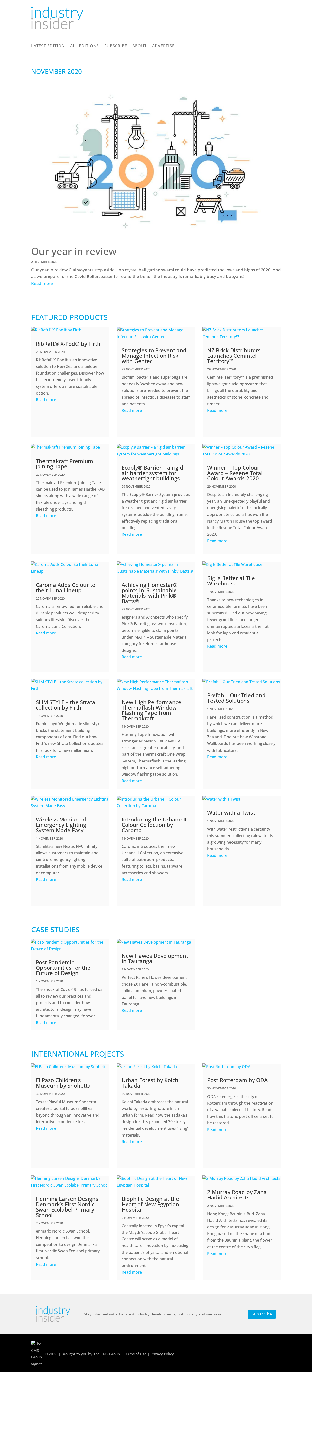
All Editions (84, 46)
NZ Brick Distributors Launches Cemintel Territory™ (234, 355)
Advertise (163, 46)
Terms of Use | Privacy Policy (149, 1353)
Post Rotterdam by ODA (237, 1080)
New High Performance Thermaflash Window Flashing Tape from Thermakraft (151, 710)
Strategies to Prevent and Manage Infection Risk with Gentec (154, 355)
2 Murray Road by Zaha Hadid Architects (237, 1194)
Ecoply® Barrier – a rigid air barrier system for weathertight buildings (152, 473)
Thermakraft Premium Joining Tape (64, 463)
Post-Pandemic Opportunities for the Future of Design (63, 968)
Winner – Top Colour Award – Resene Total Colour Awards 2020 (235, 473)
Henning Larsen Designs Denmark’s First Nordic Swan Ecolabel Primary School (67, 1206)
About (139, 46)
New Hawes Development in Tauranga (155, 958)
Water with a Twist (231, 812)
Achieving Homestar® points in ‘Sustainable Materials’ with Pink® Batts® (149, 592)
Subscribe (115, 46)
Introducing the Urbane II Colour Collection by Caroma (154, 825)
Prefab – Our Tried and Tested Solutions (236, 698)
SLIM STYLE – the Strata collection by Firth (65, 704)
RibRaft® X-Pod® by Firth (68, 343)
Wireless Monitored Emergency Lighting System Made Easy (61, 825)
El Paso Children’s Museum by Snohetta (63, 1082)
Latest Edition (48, 46)
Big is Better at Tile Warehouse (231, 580)
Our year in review (74, 251)
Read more (42, 283)
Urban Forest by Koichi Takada (151, 1082)
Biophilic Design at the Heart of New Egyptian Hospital (150, 1204)
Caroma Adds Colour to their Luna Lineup (65, 587)
